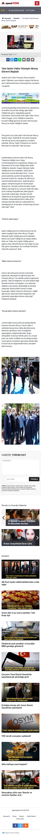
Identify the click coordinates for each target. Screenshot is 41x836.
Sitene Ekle (20, 819)
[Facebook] (8, 59)
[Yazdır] (28, 59)
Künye (14, 816)
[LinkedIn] (15, 59)
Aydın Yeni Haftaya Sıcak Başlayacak (22, 10)
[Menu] (37, 3)
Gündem (16, 18)
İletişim (21, 816)
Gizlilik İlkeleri (31, 816)
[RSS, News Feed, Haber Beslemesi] (25, 825)
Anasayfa (7, 18)
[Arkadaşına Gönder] (24, 59)
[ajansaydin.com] (10, 3)
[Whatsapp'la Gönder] (19, 59)
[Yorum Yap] (32, 59)
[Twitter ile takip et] (20, 825)
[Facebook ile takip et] (15, 825)
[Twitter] (12, 59)
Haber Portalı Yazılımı (12, 833)
